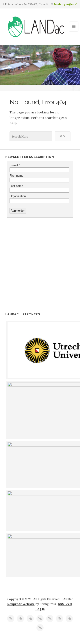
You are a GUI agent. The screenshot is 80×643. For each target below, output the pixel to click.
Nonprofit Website (21, 604)
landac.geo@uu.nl (65, 4)
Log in (40, 609)
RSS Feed (65, 604)
